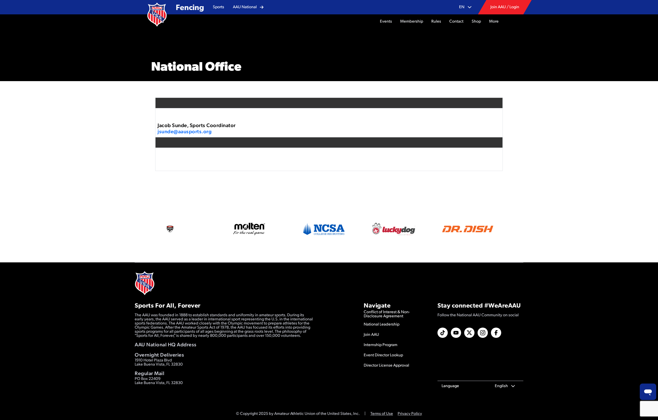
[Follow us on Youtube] (456, 333)
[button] (218, 7)
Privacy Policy (410, 414)
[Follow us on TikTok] (442, 333)
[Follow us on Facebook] (496, 333)
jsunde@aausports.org (185, 132)
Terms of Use (381, 414)
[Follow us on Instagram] (483, 333)
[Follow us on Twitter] (469, 333)
